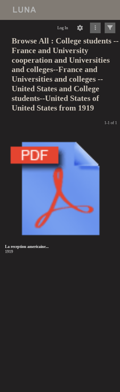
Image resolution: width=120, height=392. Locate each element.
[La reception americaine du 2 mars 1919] (60, 189)
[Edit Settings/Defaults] (80, 28)
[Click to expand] (110, 28)
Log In (62, 28)
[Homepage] (60, 10)
